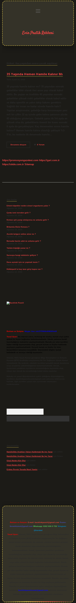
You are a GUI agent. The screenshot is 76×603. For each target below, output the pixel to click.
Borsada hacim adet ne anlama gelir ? (24, 241)
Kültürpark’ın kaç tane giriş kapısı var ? (24, 269)
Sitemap (29, 164)
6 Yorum (40, 145)
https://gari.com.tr (49, 160)
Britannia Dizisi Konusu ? (18, 227)
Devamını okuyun (20, 145)
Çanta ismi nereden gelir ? (18, 213)
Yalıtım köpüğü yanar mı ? (18, 248)
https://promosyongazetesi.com (20, 160)
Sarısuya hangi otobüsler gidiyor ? (22, 255)
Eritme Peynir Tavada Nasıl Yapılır (22, 469)
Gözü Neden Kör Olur (16, 461)
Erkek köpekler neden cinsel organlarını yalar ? (28, 206)
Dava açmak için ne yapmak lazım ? (23, 262)
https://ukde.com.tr (13, 164)
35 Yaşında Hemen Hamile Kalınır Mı (35, 74)
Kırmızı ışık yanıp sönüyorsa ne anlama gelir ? (28, 220)
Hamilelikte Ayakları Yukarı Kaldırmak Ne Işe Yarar (30, 452)
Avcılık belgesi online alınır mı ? (21, 234)
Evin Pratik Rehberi (38, 33)
